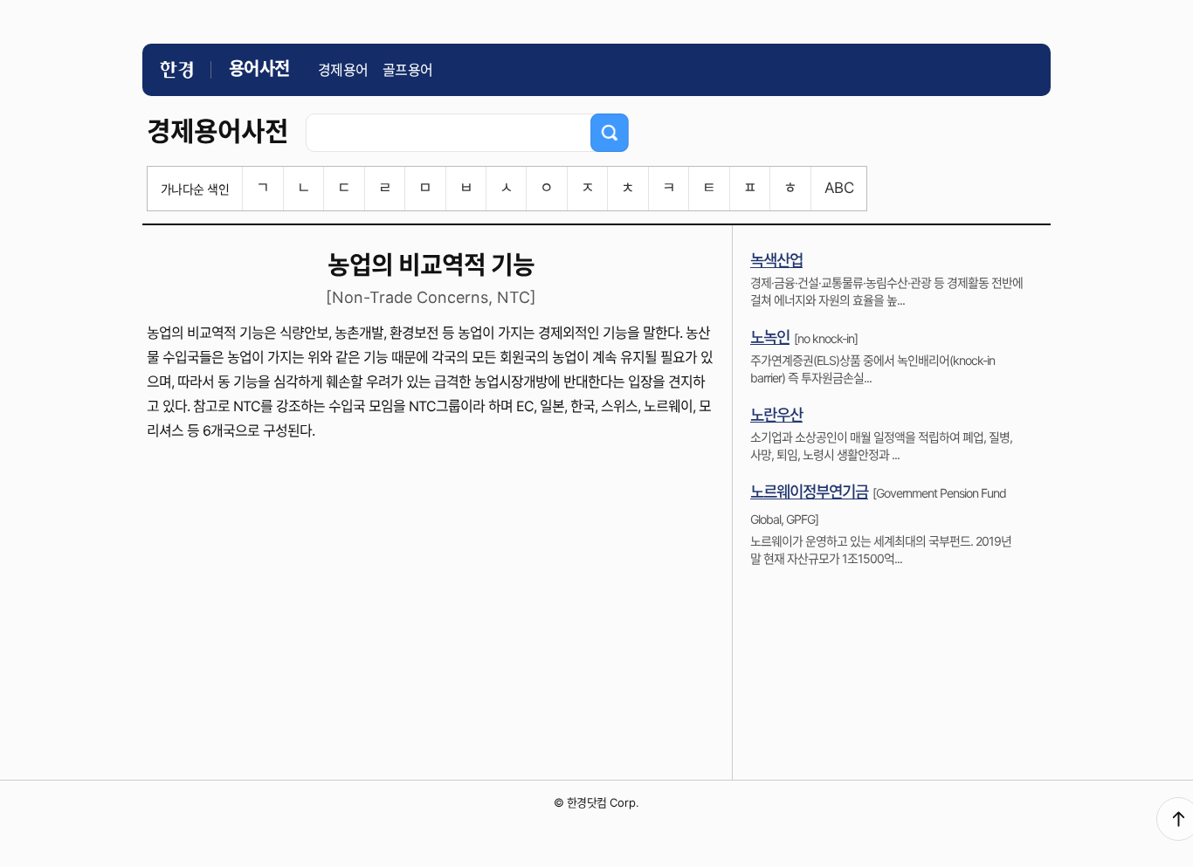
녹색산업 (776, 260)
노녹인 (770, 337)
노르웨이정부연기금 (809, 492)
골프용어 (408, 70)
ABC (838, 187)
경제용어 (343, 70)
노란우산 (776, 415)
